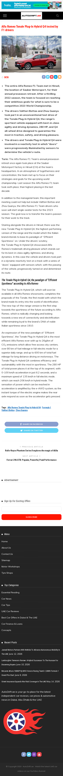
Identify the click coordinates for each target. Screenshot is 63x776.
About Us (6, 547)
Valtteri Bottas (8, 410)
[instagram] (34, 754)
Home (5, 541)
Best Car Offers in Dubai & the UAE (19, 617)
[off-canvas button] (5, 15)
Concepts (6, 630)
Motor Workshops (11, 566)
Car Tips (6, 605)
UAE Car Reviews (10, 611)
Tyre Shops (7, 572)
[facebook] (23, 754)
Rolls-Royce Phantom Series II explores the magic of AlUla (31, 450)
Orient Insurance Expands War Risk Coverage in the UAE (24, 681)
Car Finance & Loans (12, 623)
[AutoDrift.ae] (31, 15)
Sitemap (6, 560)
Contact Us (7, 554)
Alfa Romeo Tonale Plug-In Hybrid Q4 (24, 407)
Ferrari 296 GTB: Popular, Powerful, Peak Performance (32, 460)
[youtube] (39, 754)
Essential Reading (10, 592)
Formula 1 (46, 407)
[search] (57, 16)
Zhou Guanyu (22, 410)
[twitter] (29, 754)
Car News (6, 598)
